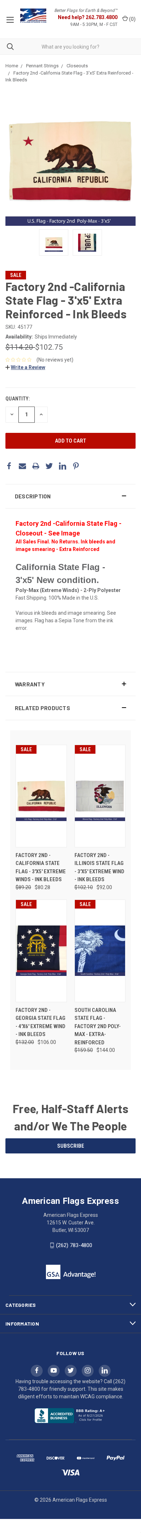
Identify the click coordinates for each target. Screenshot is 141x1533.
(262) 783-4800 (74, 1245)
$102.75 (49, 347)
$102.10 (83, 887)
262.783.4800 (102, 17)
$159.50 (83, 1050)
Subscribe (70, 1146)
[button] (70, 496)
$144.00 (106, 1050)
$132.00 (25, 1042)
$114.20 (20, 347)
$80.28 (42, 887)
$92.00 (104, 887)
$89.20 (23, 887)
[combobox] (70, 47)
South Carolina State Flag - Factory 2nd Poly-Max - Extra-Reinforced (97, 1026)
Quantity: (17, 399)
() (132, 19)
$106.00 (47, 1042)
